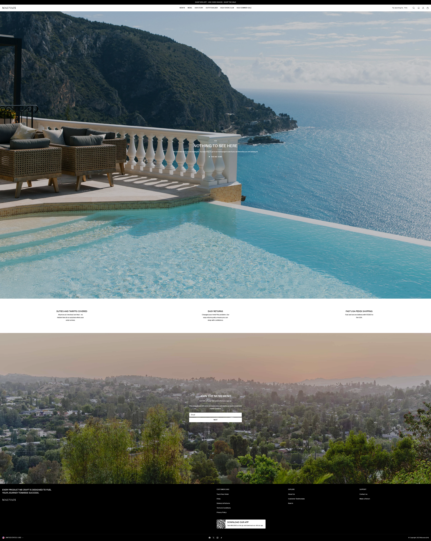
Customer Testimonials (296, 499)
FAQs (218, 499)
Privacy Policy (221, 512)
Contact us (363, 494)
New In (182, 8)
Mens (190, 8)
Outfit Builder (212, 8)
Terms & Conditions (224, 508)
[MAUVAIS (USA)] (9, 8)
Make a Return (365, 499)
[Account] (423, 8)
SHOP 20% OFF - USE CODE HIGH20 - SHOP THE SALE (215, 2)
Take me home (216, 157)
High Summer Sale (244, 8)
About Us (291, 494)
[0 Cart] (428, 8)
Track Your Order (223, 494)
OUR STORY (199, 8)
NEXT (216, 420)
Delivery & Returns (223, 503)
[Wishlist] (419, 8)
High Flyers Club (227, 8)
